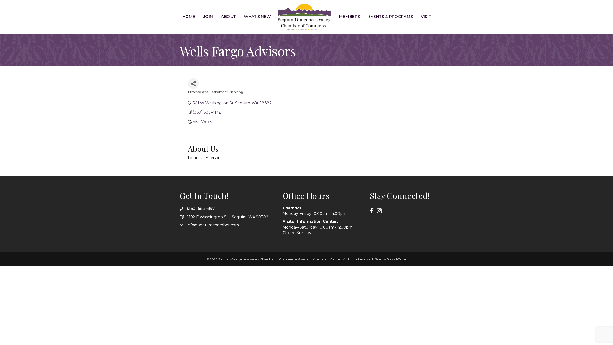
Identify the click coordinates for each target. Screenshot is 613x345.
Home (188, 16)
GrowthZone (396, 259)
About (228, 16)
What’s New (257, 16)
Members (349, 16)
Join (208, 16)
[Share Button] (193, 83)
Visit (426, 16)
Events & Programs (390, 16)
